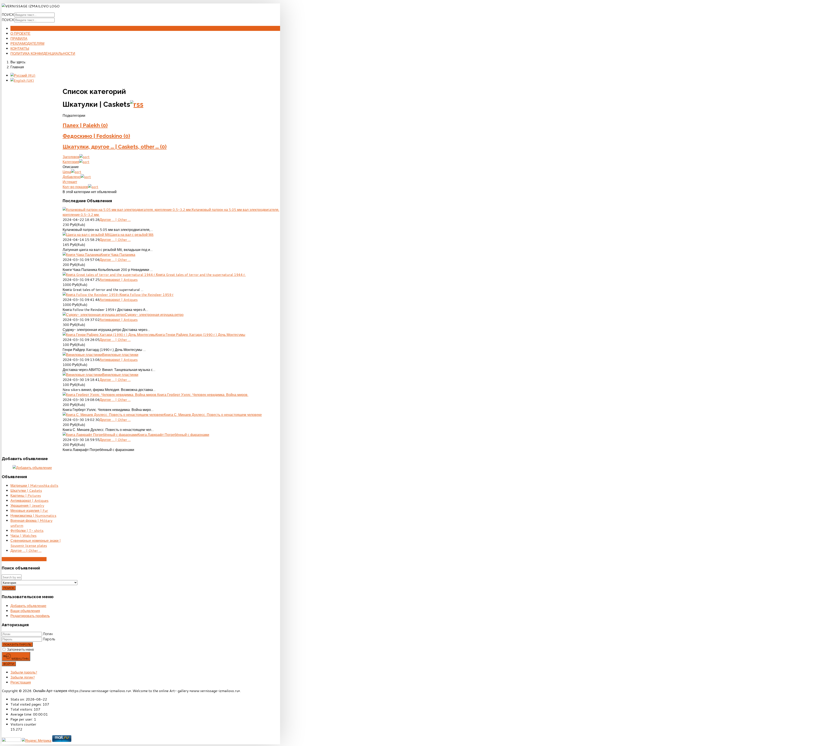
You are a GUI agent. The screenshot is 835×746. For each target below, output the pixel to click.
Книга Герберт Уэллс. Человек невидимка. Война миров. (202, 394)
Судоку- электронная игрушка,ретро (154, 314)
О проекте (20, 33)
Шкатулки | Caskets (26, 490)
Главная (18, 28)
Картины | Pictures (25, 495)
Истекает (70, 181)
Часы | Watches (23, 535)
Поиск (8, 15)
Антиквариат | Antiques (119, 279)
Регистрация (20, 682)
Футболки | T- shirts (26, 530)
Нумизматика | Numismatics (33, 515)
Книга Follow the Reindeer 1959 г (147, 294)
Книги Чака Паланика (118, 254)
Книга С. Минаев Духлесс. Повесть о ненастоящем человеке (213, 414)
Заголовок (71, 156)
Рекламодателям (27, 43)
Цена (67, 171)
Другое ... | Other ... (115, 219)
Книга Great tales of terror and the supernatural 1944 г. (201, 274)
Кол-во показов (75, 186)
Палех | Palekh (85, 125)
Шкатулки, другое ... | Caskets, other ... (115, 147)
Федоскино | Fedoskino (96, 136)
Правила (18, 38)
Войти (8, 664)
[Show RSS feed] (136, 104)
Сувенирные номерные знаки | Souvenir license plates (35, 543)
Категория (71, 161)
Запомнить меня (20, 650)
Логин (48, 634)
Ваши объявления (25, 610)
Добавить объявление (24, 559)
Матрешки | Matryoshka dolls (34, 485)
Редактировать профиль (30, 615)
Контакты (19, 48)
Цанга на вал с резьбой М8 (132, 234)
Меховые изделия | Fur (29, 510)
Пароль (49, 639)
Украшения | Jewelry (27, 505)
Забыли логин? (22, 677)
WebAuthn (19, 658)
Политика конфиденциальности (42, 53)
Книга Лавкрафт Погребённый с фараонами (173, 434)
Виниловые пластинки (120, 354)
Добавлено (72, 176)
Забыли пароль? (23, 672)
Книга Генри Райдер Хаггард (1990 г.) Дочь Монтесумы (200, 334)
